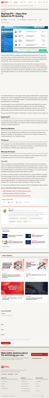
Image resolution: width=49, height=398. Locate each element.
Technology (38, 381)
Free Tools (30, 2)
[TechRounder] (5, 2)
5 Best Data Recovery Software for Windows (14, 193)
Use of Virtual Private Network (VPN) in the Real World (16, 195)
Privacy (34, 395)
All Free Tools (24, 381)
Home (11, 2)
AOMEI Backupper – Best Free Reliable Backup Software (17, 191)
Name (2, 324)
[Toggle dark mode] (47, 2)
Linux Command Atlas (25, 390)
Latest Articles (4, 381)
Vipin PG (5, 19)
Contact (40, 2)
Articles (16, 2)
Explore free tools (37, 358)
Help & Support (4, 388)
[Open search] (44, 2)
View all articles (24, 246)
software (37, 64)
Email (2, 329)
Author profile (12, 221)
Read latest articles (37, 354)
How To (37, 383)
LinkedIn (25, 221)
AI (36, 388)
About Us (3, 383)
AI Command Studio (25, 388)
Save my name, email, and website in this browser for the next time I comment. (16, 339)
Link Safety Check (25, 383)
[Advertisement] (24, 85)
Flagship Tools (22, 2)
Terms (38, 395)
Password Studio (24, 386)
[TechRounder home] (5, 366)
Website (19, 221)
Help (35, 2)
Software (4, 11)
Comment (3, 313)
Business (38, 390)
